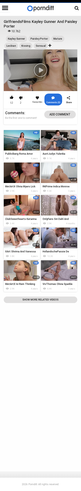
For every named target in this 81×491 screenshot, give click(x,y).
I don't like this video (20, 98)
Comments (14, 113)
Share (69, 102)
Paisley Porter (39, 38)
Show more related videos (40, 299)
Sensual (41, 45)
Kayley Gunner (16, 38)
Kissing (25, 45)
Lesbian (11, 45)
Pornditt (32, 484)
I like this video (12, 98)
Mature (57, 38)
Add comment (59, 114)
